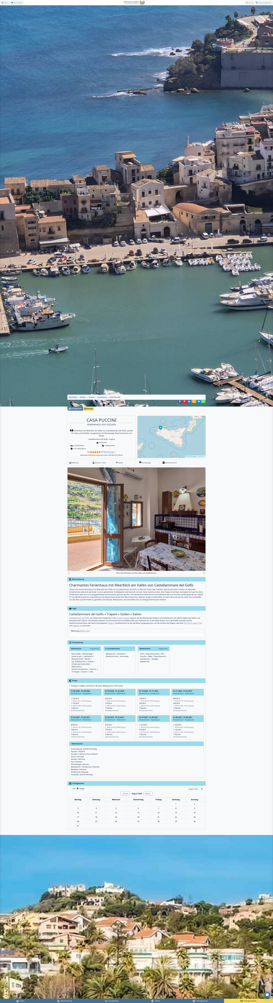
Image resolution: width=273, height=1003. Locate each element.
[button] (179, 401)
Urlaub (91, 397)
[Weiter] (149, 488)
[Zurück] (123, 488)
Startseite (73, 397)
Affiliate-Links (84, 565)
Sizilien (83, 397)
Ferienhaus (102, 397)
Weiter (147, 727)
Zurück (125, 727)
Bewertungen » (110, 452)
